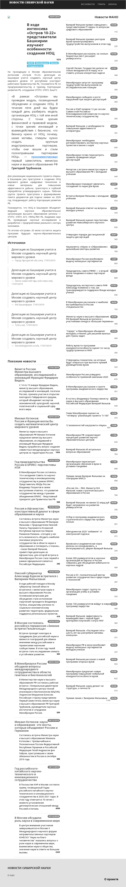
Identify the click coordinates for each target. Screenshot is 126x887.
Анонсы (112, 4)
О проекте (111, 879)
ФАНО (30, 63)
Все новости (88, 4)
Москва (54, 63)
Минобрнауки (42, 63)
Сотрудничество (35, 66)
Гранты (101, 4)
